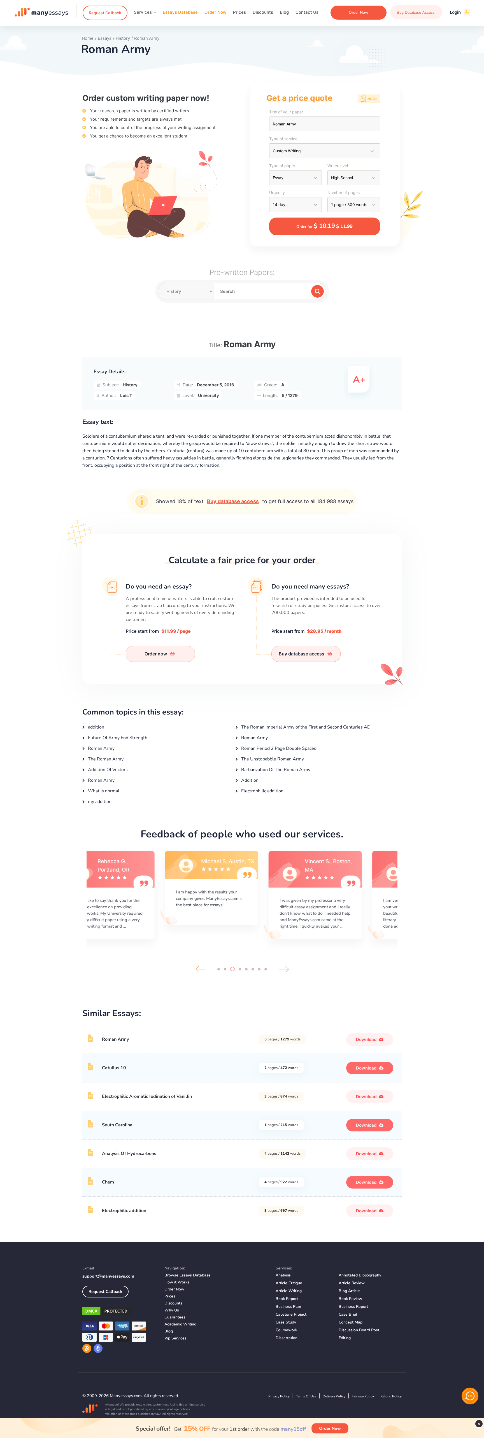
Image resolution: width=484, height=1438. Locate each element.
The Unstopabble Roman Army (272, 759)
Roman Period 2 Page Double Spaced (278, 748)
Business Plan (288, 1306)
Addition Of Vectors (107, 770)
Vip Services (175, 1338)
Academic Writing (180, 1324)
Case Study (286, 1322)
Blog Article (349, 1291)
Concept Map (350, 1322)
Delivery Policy (334, 1396)
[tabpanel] (138, 894)
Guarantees (174, 1317)
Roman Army (254, 738)
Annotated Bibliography (360, 1275)
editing (345, 1338)
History (130, 384)
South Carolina (117, 1125)
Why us (171, 1310)
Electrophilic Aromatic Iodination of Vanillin (147, 1096)
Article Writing (289, 1291)
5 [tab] (246, 969)
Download (367, 1039)
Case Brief (348, 1314)
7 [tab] (259, 969)
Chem (108, 1182)
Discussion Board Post (359, 1330)
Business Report (353, 1306)
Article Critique (289, 1283)
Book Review (350, 1298)
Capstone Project (291, 1314)
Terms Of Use (306, 1396)
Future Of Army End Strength (117, 738)
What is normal (103, 791)
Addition (249, 780)
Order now (156, 654)
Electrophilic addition (261, 791)
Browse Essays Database (187, 1275)
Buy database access (233, 501)
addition (95, 727)
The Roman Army (105, 759)
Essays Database (180, 12)
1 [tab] (218, 969)
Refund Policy (391, 1396)
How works (176, 1282)
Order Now (215, 12)
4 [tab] (240, 969)
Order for (324, 226)
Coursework (286, 1330)
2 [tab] (225, 969)
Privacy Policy (279, 1396)
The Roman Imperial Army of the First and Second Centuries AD (305, 727)
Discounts (263, 12)
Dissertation (286, 1338)
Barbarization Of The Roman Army (275, 770)
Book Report (287, 1298)
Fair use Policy (363, 1396)
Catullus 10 (114, 1068)
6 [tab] (253, 969)
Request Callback (105, 12)
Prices (239, 12)
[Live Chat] (470, 1396)
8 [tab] (265, 969)
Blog (284, 12)
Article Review (352, 1283)
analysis (283, 1275)
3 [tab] (232, 969)
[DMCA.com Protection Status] (119, 1312)
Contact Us (306, 12)
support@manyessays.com (108, 1276)
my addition (99, 802)
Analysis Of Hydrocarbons (129, 1153)
